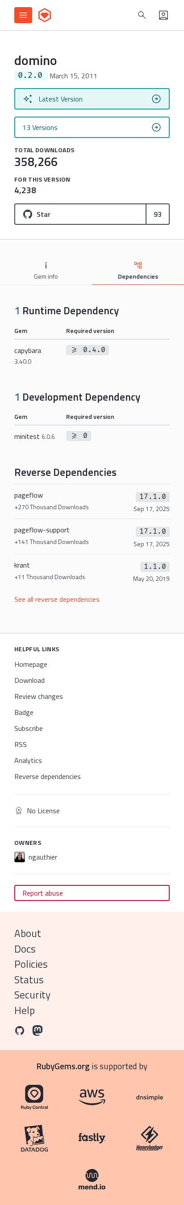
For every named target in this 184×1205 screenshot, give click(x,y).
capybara (27, 355)
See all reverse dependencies (57, 599)
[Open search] (142, 15)
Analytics (28, 760)
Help (24, 1010)
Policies (31, 964)
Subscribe (28, 728)
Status (29, 979)
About (27, 933)
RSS (20, 744)
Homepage (30, 664)
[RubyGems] (45, 15)
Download (29, 680)
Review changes (38, 696)
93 (158, 214)
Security (32, 994)
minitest (34, 436)
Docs (25, 949)
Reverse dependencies (47, 776)
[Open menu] (23, 15)
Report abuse (42, 893)
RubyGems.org (63, 1065)
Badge (23, 712)
